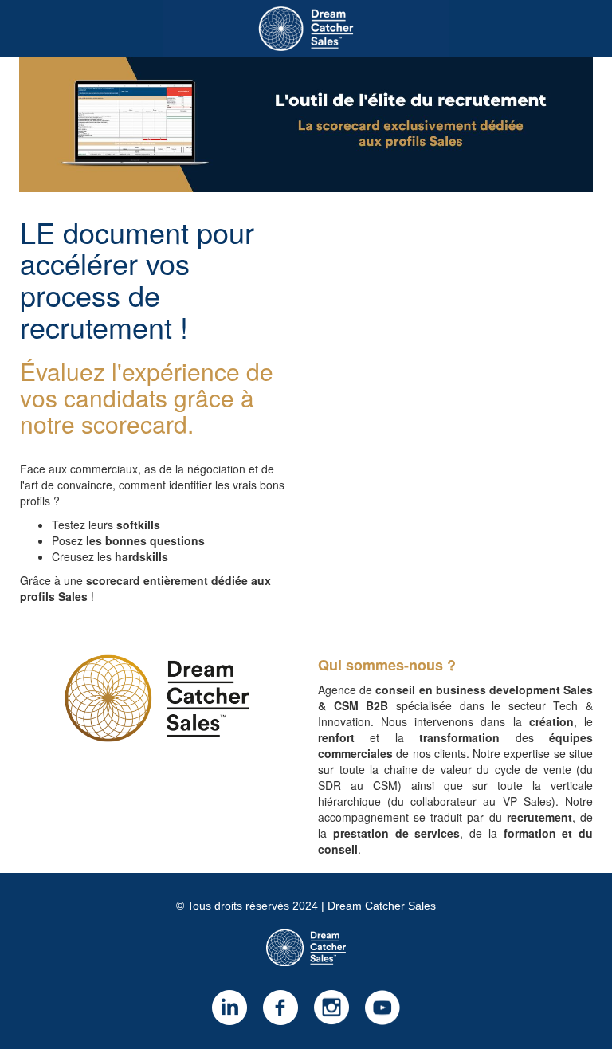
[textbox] (306, 965)
